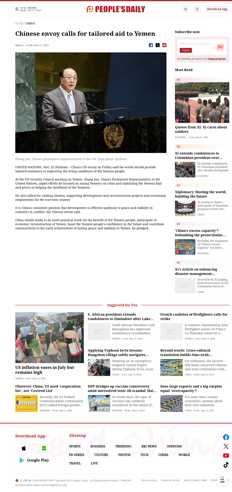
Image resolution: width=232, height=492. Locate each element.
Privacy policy (149, 480)
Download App (217, 9)
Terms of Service (170, 480)
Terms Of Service (217, 59)
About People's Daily (195, 480)
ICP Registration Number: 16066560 (111, 480)
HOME (19, 23)
